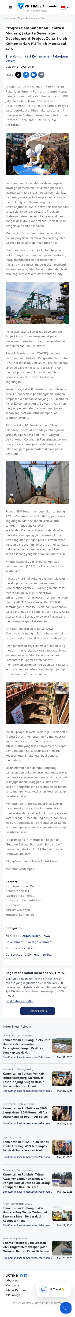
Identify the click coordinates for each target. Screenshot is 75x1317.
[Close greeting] (67, 1286)
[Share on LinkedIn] (34, 75)
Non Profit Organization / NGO (28, 936)
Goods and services (20, 948)
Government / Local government (29, 942)
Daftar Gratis (37, 1011)
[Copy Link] (41, 75)
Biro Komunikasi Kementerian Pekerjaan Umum (37, 59)
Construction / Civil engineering (29, 954)
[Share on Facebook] (26, 75)
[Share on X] (18, 75)
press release (9, 18)
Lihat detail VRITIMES (19, 1001)
